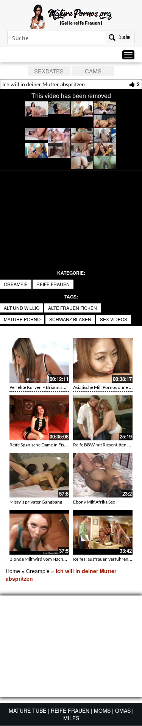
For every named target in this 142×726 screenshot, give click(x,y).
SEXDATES (49, 71)
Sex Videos (113, 319)
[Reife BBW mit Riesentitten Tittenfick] (103, 417)
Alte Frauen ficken (72, 308)
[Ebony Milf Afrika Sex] (103, 475)
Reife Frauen (53, 284)
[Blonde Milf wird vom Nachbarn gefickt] (39, 532)
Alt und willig (21, 308)
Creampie (16, 284)
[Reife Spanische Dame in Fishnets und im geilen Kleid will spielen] (39, 417)
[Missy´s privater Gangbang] (39, 475)
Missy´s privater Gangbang (35, 502)
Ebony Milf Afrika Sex (94, 502)
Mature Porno (22, 319)
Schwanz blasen (70, 319)
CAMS (93, 71)
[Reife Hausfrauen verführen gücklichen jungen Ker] (103, 532)
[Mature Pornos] (71, 16)
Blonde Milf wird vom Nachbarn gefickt (48, 559)
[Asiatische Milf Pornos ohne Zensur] (103, 360)
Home (13, 571)
